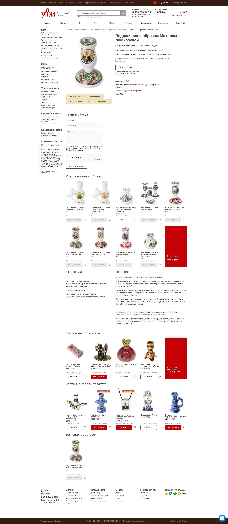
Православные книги (48, 40)
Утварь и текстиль (48, 105)
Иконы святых (46, 74)
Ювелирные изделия (51, 130)
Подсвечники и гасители (117, 30)
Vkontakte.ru (144, 498)
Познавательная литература (51, 48)
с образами (102, 101)
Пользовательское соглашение (134, 521)
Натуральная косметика (50, 117)
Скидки (178, 23)
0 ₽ (155, 3)
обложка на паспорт (94, 17)
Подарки (44, 102)
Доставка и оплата (48, 3)
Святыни (44, 99)
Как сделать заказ (66, 3)
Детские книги (46, 55)
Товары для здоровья (49, 124)
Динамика (59, 521)
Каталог (64, 23)
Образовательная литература (47, 51)
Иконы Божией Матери (49, 71)
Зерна (48, 13)
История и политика (48, 43)
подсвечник (75, 96)
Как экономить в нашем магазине (121, 3)
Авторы (118, 493)
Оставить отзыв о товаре (99, 495)
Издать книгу (95, 493)
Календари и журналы (49, 58)
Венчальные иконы (48, 79)
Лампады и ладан (48, 91)
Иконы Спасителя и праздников (48, 67)
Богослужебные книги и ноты (51, 37)
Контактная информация (74, 498)
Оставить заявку (126, 67)
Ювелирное (163, 23)
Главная (47, 23)
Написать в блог (96, 498)
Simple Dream (182, 521)
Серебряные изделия (49, 136)
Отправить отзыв (76, 166)
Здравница (145, 23)
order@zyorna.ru (138, 16)
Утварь (128, 23)
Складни (44, 77)
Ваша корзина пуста (179, 15)
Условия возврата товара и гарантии (91, 3)
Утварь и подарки (80, 30)
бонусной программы (75, 150)
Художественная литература (51, 45)
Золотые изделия (47, 133)
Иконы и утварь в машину (50, 82)
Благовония (45, 97)
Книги (96, 23)
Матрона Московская (79, 101)
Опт (80, 23)
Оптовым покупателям (74, 501)
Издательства (120, 495)
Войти (165, 3)
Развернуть (120, 61)
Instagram (143, 495)
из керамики (95, 96)
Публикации (119, 501)
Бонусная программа (98, 501)
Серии (117, 498)
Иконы (112, 23)
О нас (68, 504)
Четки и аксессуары (48, 108)
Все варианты (98, 376)
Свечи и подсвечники (97, 30)
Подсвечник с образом (132, 91)
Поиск (123, 13)
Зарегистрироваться (179, 3)
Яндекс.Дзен (144, 493)
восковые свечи (164, 54)
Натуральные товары (51, 114)
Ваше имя (70, 120)
